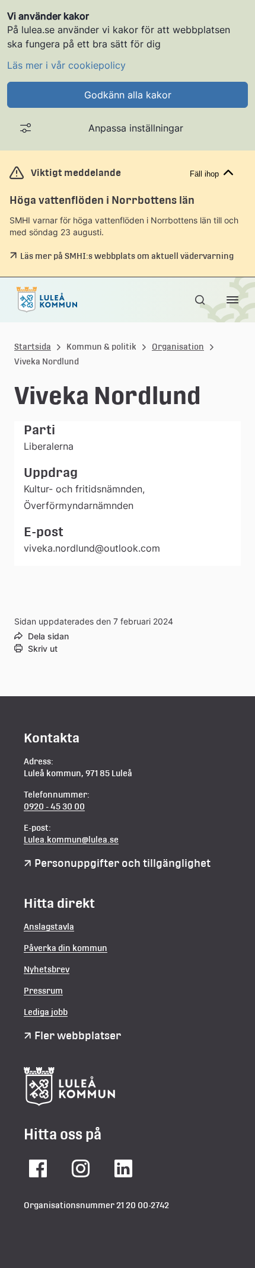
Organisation (178, 346)
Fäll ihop (204, 173)
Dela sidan (48, 636)
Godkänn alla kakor (127, 95)
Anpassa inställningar (135, 128)
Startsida (32, 346)
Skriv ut (43, 648)
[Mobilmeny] (232, 300)
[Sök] (201, 299)
